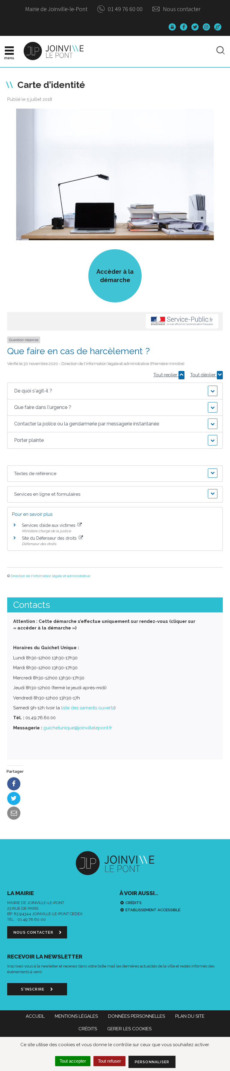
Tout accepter (73, 1061)
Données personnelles (136, 1016)
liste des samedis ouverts (87, 708)
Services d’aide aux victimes (49, 525)
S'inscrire (33, 989)
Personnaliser (152, 1062)
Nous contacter (181, 9)
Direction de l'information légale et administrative (50, 576)
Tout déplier (203, 375)
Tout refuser (109, 1061)
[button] (115, 391)
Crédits (133, 902)
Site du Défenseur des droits (50, 538)
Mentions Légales (76, 1016)
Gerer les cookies (129, 1029)
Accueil (35, 1016)
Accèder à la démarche (115, 276)
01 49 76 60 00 (125, 9)
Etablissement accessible (152, 910)
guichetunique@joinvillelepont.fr (77, 728)
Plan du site (190, 1016)
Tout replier (165, 375)
